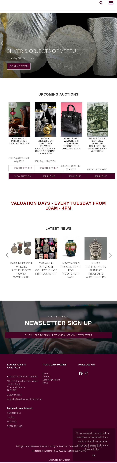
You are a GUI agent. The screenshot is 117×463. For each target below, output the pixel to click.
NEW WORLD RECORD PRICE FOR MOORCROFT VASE (71, 270)
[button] (2, 42)
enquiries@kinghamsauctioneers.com (24, 399)
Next (109, 253)
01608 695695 (14, 394)
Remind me (49, 176)
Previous (7, 253)
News (45, 382)
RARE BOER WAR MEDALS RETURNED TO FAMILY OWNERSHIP (21, 270)
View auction (23, 176)
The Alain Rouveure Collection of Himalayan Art (46, 268)
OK (94, 455)
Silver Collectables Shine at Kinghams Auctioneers (96, 270)
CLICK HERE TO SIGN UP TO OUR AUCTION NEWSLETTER (58, 335)
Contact (47, 376)
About (46, 373)
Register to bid (22, 168)
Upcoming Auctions (51, 379)
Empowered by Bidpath (59, 459)
